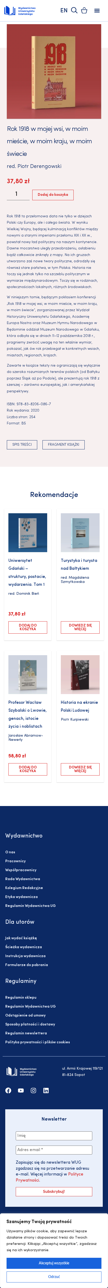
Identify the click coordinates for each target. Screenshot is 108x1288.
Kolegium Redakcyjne (24, 888)
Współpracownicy (20, 870)
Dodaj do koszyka (53, 195)
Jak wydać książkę (21, 938)
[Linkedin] (46, 1090)
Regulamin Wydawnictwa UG (30, 906)
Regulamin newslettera (26, 1033)
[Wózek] (84, 10)
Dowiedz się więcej (80, 627)
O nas (10, 852)
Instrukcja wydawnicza (25, 956)
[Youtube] (21, 1090)
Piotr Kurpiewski (75, 720)
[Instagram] (33, 1090)
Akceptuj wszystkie (54, 1263)
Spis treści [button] (22, 445)
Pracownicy (15, 861)
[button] (97, 10)
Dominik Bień (27, 594)
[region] (54, 1250)
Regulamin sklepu (20, 998)
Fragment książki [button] (63, 445)
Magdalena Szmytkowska (75, 580)
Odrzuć (54, 1277)
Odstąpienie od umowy (25, 1016)
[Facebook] (8, 1090)
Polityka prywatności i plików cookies (37, 1042)
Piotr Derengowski (39, 166)
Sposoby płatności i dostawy (30, 1025)
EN (64, 11)
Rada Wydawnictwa (22, 879)
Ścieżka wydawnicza (23, 947)
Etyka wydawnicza (21, 897)
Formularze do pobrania (26, 965)
